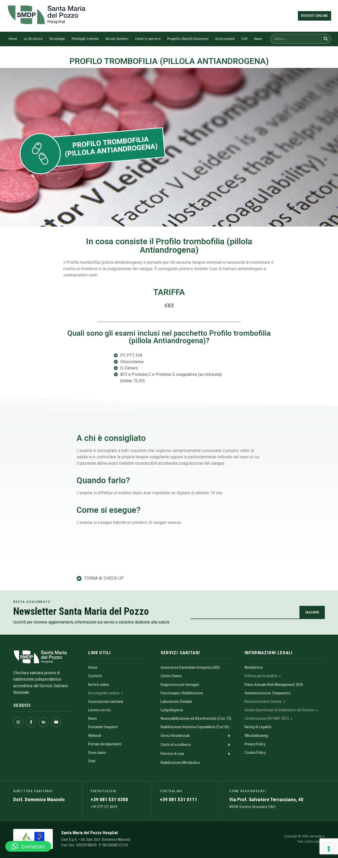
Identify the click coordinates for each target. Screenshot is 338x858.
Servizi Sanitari (116, 38)
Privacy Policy (255, 744)
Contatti (95, 676)
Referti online (98, 684)
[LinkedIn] (44, 722)
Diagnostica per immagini (180, 684)
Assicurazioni (225, 38)
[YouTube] (56, 722)
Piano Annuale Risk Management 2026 (274, 684)
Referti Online (314, 16)
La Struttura (33, 38)
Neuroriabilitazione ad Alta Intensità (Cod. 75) (196, 718)
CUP (244, 38)
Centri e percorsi (148, 38)
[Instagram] (18, 722)
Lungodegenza (172, 710)
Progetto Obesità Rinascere (188, 38)
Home (12, 38)
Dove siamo (97, 752)
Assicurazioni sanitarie (105, 701)
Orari (91, 761)
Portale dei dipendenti (105, 744)
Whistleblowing (256, 735)
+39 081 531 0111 (178, 799)
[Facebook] (31, 722)
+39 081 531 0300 (109, 799)
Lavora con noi (99, 710)
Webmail (94, 735)
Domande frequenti (103, 727)
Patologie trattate (85, 38)
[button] (28, 846)
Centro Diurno (171, 676)
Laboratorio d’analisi (176, 701)
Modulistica (254, 667)
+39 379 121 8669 (104, 806)
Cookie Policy (255, 752)
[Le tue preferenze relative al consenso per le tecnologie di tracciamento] (329, 849)
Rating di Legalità (258, 727)
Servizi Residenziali (175, 735)
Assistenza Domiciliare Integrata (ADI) (190, 667)
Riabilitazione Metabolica (180, 762)
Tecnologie (57, 38)
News (258, 38)
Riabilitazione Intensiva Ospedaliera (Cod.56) (195, 727)
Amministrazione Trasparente (267, 693)
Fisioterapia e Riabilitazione (182, 693)
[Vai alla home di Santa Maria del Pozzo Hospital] (44, 657)
